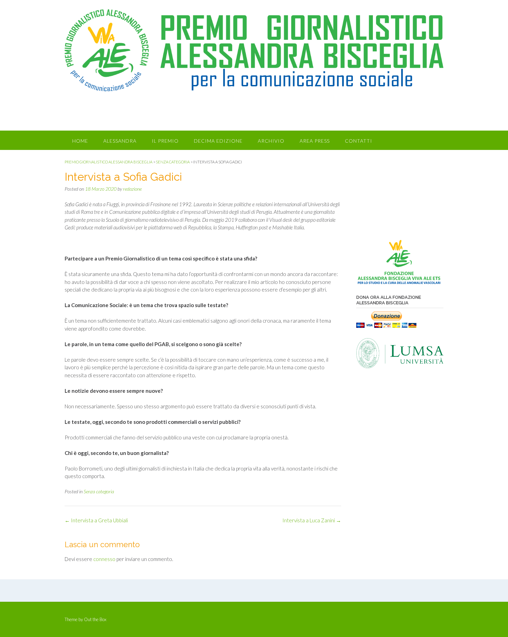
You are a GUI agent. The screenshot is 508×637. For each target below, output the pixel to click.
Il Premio (165, 141)
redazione (132, 189)
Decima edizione (218, 141)
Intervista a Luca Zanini (311, 520)
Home (80, 141)
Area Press (315, 141)
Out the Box (95, 619)
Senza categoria (99, 491)
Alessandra (120, 141)
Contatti (358, 141)
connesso (104, 559)
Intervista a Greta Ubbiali (96, 520)
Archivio (271, 141)
